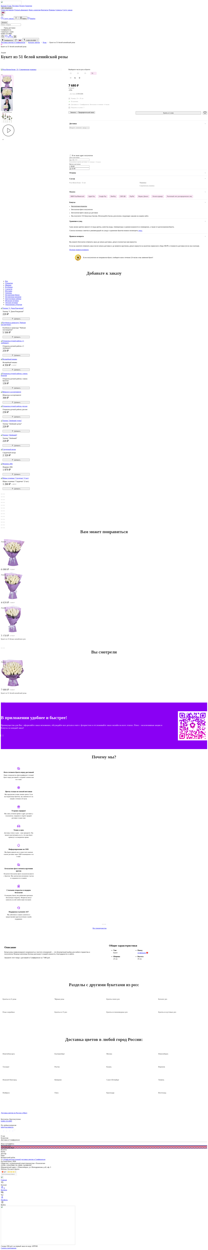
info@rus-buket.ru (7, 1127)
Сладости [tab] (8, 289)
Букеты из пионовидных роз (117, 1012)
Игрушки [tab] (8, 291)
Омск (56, 1093)
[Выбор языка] (3, 12)
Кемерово (58, 1080)
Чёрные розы (59, 999)
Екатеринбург (59, 1054)
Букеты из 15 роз (60, 1012)
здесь (140, 230)
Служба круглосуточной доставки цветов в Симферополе (24, 1159)
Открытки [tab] (9, 283)
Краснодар (110, 1093)
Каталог (4, 6)
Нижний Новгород (10, 1080)
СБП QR (122, 196)
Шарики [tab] (8, 285)
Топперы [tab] (8, 293)
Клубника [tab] (9, 287)
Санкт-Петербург (112, 1080)
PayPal (132, 196)
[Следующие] (3, 139)
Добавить (17, 319)
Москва (109, 1054)
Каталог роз (162, 999)
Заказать (73, 112)
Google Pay (102, 196)
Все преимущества (99, 928)
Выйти (32, 18)
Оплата (22, 6)
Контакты (44, 10)
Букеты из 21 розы (9, 999)
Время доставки (74, 164)
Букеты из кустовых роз (167, 1012)
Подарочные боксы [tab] (12, 295)
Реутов (57, 1067)
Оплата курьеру (158, 196)
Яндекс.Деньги (143, 196)
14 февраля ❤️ (142, 953)
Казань (108, 1067)
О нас (9, 6)
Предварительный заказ (86, 112)
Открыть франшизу (21, 10)
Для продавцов (7, 8)
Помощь (52, 10)
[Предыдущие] (2, 74)
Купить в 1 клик (168, 113)
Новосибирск (163, 1054)
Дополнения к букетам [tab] (13, 304)
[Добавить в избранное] (205, 113)
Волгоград (162, 1093)
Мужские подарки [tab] (12, 301)
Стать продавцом (7, 10)
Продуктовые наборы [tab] (13, 299)
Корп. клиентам (35, 10)
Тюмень (161, 1080)
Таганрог (6, 1067)
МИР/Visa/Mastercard (77, 196)
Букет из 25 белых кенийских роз (13, 590)
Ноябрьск (6, 1093)
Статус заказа (67, 10)
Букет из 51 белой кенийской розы (13, 677)
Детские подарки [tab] (11, 303)
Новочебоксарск (9, 1054)
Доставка (15, 6)
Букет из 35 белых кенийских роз (13, 557)
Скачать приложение (8, 1248)
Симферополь (8, 40)
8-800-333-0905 (6, 1121)
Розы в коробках (9, 1012)
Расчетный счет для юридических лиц (179, 196)
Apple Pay (91, 196)
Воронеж (161, 1067)
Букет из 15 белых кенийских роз (13, 623)
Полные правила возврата (79, 250)
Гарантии (28, 6)
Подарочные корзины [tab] (13, 297)
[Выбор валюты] (2, 15)
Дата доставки (74, 157)
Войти (24, 18)
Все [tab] (6, 281)
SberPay (113, 196)
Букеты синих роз (113, 999)
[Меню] (15, 36)
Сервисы (58, 10)
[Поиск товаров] (3, 36)
